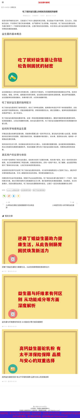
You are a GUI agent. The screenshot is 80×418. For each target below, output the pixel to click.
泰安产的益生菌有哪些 (39, 190)
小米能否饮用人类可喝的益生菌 (63, 205)
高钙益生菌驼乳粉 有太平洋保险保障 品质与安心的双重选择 (25, 377)
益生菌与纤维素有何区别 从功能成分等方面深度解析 (22, 322)
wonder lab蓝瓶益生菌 (13, 190)
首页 (2, 7)
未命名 (7, 7)
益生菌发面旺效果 (26, 190)
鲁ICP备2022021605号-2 (40, 406)
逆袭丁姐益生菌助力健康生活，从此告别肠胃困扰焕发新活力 (25, 267)
